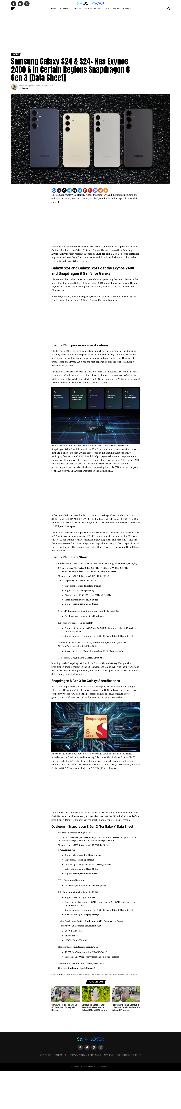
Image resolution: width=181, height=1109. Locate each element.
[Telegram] (69, 190)
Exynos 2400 (58, 253)
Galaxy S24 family (76, 194)
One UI (126, 9)
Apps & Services (92, 9)
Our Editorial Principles (129, 1055)
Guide (106, 9)
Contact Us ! (61, 1055)
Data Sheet (73, 974)
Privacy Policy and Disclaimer (85, 1055)
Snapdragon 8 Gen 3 (107, 253)
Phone (116, 9)
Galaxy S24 (98, 974)
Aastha (25, 88)
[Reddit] (100, 190)
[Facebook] (54, 190)
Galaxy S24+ (111, 974)
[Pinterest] (90, 190)
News (53, 9)
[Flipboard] (85, 190)
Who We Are (46, 1055)
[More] (105, 190)
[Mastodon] (95, 190)
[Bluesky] (80, 190)
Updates (77, 9)
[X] (59, 190)
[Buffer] (64, 190)
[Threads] (74, 190)
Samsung (64, 9)
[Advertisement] (79, 31)
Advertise (109, 1055)
